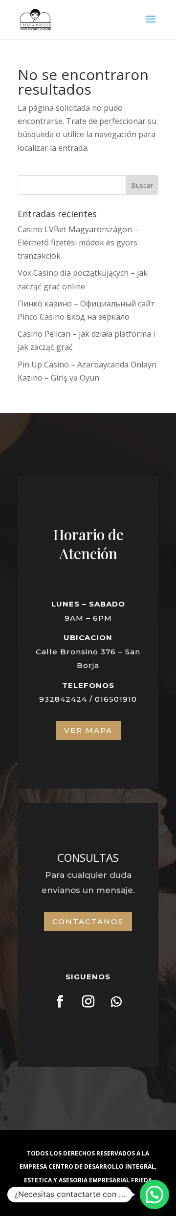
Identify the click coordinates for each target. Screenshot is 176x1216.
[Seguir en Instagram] (88, 1002)
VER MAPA (88, 730)
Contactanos (88, 921)
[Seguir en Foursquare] (59, 1002)
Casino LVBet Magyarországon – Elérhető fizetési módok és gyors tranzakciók (78, 242)
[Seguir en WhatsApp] (116, 1002)
